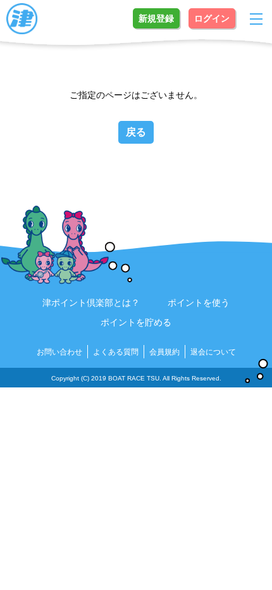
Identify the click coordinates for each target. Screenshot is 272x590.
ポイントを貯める (136, 322)
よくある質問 (116, 352)
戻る (136, 132)
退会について (213, 352)
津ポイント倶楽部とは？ (91, 303)
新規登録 (156, 18)
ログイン (212, 18)
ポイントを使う (199, 303)
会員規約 (164, 352)
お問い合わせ (59, 352)
